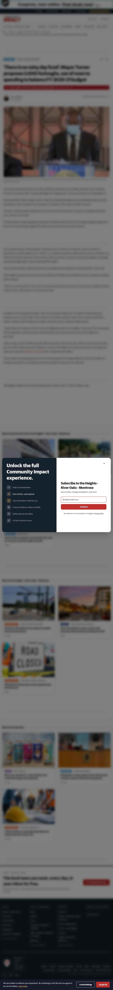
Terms (90, 513)
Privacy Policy (99, 513)
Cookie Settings (85, 985)
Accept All (103, 985)
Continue (84, 507)
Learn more (22, 986)
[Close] (104, 463)
